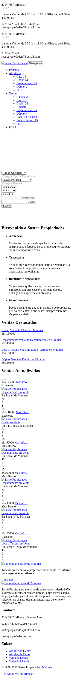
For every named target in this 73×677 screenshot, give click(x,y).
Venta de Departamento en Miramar (40, 339)
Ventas (13, 93)
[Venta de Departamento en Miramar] (14, 388)
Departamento (26, 83)
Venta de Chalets (19, 661)
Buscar (7, 205)
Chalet (22, 79)
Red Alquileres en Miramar (17, 673)
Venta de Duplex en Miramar (28, 359)
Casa (21, 76)
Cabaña (22, 96)
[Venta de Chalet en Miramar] (14, 419)
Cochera (22, 106)
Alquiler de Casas (19, 654)
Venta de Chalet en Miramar (26, 330)
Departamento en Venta (15, 392)
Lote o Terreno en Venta (15, 543)
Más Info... (22, 382)
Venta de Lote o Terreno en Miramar (41, 349)
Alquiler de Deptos (20, 651)
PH (19, 90)
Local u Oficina (26, 117)
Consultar (7, 579)
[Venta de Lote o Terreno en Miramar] (14, 540)
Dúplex (22, 86)
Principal (14, 69)
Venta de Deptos (18, 657)
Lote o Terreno (27, 120)
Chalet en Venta (10, 422)
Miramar (47, 667)
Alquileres (15, 73)
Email (12, 127)
